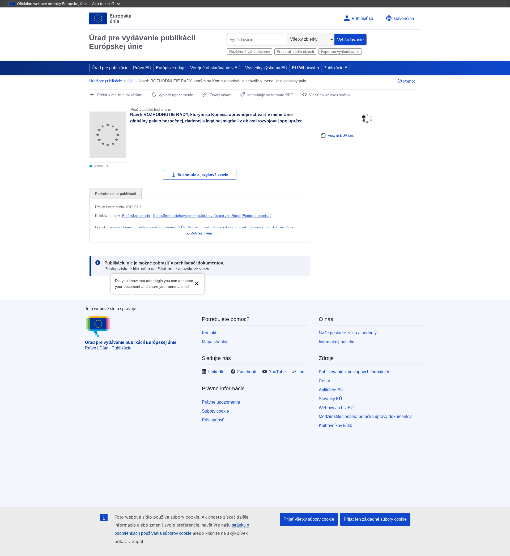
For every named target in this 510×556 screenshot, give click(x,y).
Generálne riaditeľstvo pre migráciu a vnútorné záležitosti (197, 216)
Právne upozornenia (221, 402)
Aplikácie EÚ (331, 390)
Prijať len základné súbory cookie (375, 519)
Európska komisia (136, 216)
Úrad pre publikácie (110, 68)
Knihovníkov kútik (335, 425)
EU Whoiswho (305, 68)
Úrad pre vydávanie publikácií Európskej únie (142, 42)
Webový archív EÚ (336, 407)
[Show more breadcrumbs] (130, 81)
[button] (196, 283)
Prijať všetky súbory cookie (308, 519)
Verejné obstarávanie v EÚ (215, 68)
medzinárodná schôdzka (258, 227)
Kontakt (209, 333)
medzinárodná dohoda (219, 227)
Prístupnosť (213, 420)
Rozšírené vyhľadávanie (249, 51)
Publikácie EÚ (337, 68)
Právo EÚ (142, 68)
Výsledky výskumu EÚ (266, 68)
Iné (301, 372)
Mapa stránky (214, 342)
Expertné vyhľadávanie (340, 51)
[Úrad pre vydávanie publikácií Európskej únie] (110, 18)
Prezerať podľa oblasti (295, 51)
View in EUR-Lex (341, 136)
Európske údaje (171, 68)
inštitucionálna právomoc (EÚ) (162, 227)
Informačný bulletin (336, 342)
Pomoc (409, 81)
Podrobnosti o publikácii (115, 194)
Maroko (194, 227)
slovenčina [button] (404, 18)
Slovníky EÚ (330, 398)
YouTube (277, 372)
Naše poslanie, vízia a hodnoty (348, 333)
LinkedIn (216, 372)
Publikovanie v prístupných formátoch (354, 372)
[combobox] (257, 39)
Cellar (324, 381)
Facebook (246, 372)
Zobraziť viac (202, 233)
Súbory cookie (215, 411)
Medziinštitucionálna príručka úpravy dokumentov (365, 416)
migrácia (287, 227)
